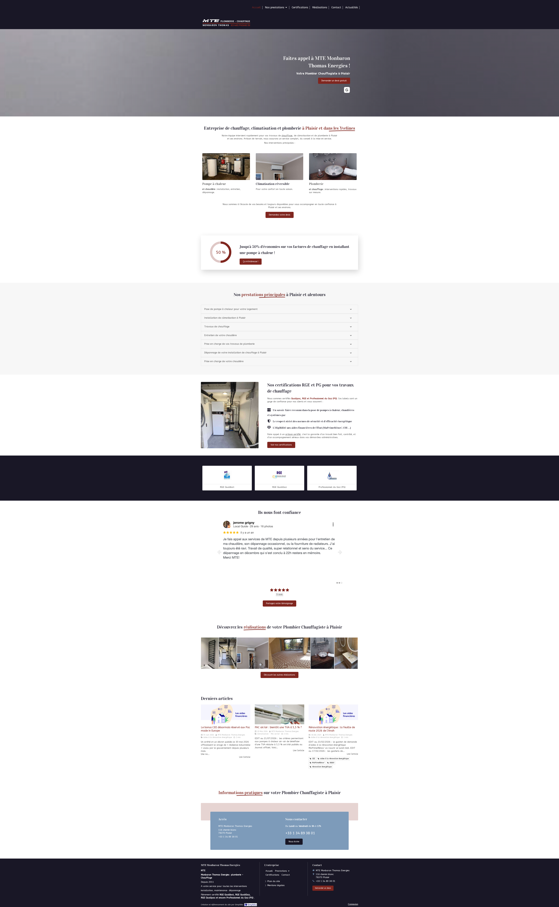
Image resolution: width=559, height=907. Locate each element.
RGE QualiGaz (279, 487)
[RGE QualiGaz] (279, 475)
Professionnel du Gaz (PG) (332, 487)
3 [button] (341, 583)
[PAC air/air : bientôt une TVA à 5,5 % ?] (279, 714)
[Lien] (226, 166)
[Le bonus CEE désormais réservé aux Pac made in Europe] (225, 714)
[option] (279, 551)
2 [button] (339, 583)
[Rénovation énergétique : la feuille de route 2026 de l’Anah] (333, 714)
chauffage (287, 135)
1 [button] (337, 583)
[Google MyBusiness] (347, 90)
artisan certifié (293, 434)
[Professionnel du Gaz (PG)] (332, 475)
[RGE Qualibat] (227, 475)
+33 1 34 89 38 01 (228, 836)
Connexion (353, 904)
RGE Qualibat (227, 487)
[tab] (279, 309)
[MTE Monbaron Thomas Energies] (226, 25)
